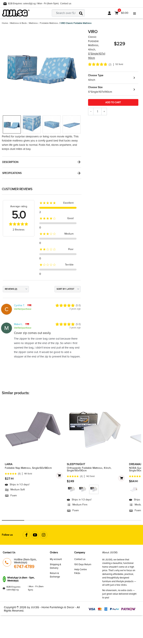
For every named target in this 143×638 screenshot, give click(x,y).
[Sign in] (109, 13)
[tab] (42, 162)
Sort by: (61, 289)
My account (56, 559)
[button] (113, 78)
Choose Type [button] (95, 75)
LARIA (8, 464)
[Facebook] (26, 535)
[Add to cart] (59, 475)
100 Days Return (82, 564)
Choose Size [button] (95, 87)
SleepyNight (76, 464)
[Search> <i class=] (81, 13)
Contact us (65, 3)
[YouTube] (35, 535)
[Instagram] (43, 535)
